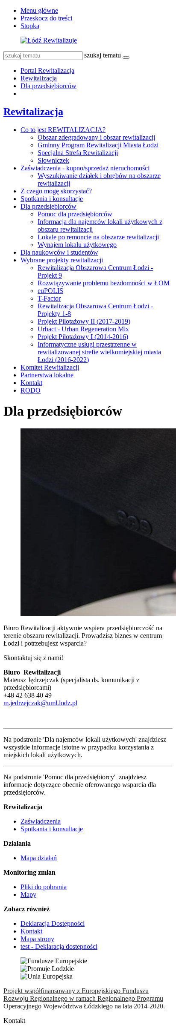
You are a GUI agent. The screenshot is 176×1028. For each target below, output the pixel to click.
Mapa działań (39, 857)
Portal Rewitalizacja (47, 70)
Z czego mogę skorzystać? (56, 191)
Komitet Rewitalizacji (50, 367)
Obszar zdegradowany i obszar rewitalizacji (96, 137)
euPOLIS (50, 290)
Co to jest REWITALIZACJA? (63, 129)
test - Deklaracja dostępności (59, 946)
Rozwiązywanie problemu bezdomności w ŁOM (104, 283)
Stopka (30, 25)
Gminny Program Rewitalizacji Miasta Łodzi (98, 145)
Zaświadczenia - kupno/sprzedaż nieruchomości (85, 168)
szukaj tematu (102, 55)
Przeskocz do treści (46, 18)
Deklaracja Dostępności (53, 923)
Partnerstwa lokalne (47, 375)
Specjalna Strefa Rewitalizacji (78, 152)
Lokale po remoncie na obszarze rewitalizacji (98, 237)
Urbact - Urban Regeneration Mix (83, 329)
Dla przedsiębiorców (48, 85)
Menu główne (39, 10)
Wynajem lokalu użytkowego (77, 244)
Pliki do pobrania (44, 886)
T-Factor (49, 298)
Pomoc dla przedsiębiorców (75, 214)
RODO (31, 390)
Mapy (28, 894)
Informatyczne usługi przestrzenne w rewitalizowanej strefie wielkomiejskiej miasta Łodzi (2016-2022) (99, 352)
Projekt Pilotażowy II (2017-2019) (84, 321)
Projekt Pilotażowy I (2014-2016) (83, 336)
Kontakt (31, 382)
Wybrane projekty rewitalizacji (62, 260)
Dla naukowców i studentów (59, 252)
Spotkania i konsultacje (52, 198)
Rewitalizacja (39, 78)
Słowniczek (53, 160)
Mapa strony (37, 938)
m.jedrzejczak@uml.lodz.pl (40, 702)
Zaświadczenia (41, 821)
